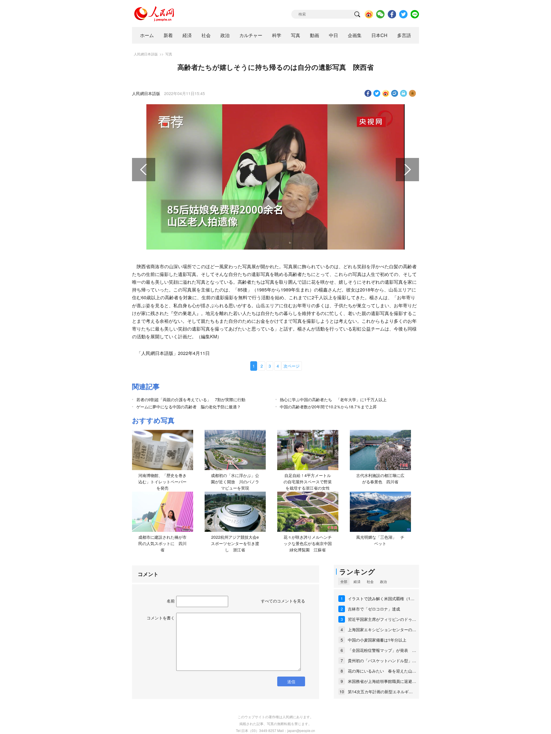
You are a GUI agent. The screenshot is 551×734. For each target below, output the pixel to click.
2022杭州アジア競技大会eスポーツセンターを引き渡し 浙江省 (235, 543)
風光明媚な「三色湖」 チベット (380, 540)
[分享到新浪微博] (385, 93)
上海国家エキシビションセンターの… (382, 629)
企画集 (355, 35)
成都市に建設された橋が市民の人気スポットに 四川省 (162, 543)
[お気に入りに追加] (412, 93)
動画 (314, 35)
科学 (276, 35)
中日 (333, 35)
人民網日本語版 (146, 53)
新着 (168, 35)
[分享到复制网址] (394, 93)
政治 (225, 35)
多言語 (404, 35)
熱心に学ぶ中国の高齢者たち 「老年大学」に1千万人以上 (333, 399)
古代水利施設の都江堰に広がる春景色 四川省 (380, 478)
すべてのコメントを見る (283, 601)
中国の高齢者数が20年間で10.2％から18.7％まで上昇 (328, 407)
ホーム (147, 35)
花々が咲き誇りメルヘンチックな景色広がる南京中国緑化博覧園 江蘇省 (308, 543)
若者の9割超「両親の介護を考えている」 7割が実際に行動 (190, 399)
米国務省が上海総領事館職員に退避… (382, 681)
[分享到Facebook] (368, 93)
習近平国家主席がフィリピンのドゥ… (382, 619)
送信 (291, 681)
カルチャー (250, 35)
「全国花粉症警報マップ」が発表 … (382, 650)
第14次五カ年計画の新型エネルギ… (380, 691)
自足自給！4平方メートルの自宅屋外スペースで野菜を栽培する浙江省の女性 (308, 481)
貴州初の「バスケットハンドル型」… (382, 660)
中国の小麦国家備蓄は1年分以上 (377, 640)
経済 (187, 35)
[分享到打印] (403, 93)
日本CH (379, 35)
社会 (206, 35)
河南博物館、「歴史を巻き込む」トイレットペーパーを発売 (162, 481)
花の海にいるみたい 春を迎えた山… (382, 671)
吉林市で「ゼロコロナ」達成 (374, 609)
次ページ (292, 366)
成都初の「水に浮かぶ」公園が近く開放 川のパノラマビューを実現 (235, 481)
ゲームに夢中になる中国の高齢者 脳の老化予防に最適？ (188, 407)
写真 (295, 35)
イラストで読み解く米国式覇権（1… (381, 598)
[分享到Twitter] (377, 93)
